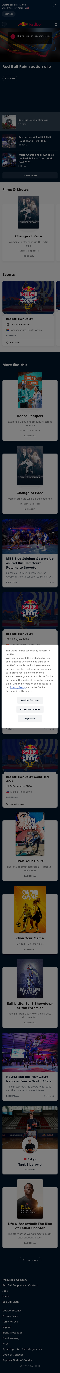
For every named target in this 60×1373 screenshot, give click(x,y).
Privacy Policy (18, 687)
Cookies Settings (30, 700)
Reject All (30, 718)
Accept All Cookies (30, 709)
